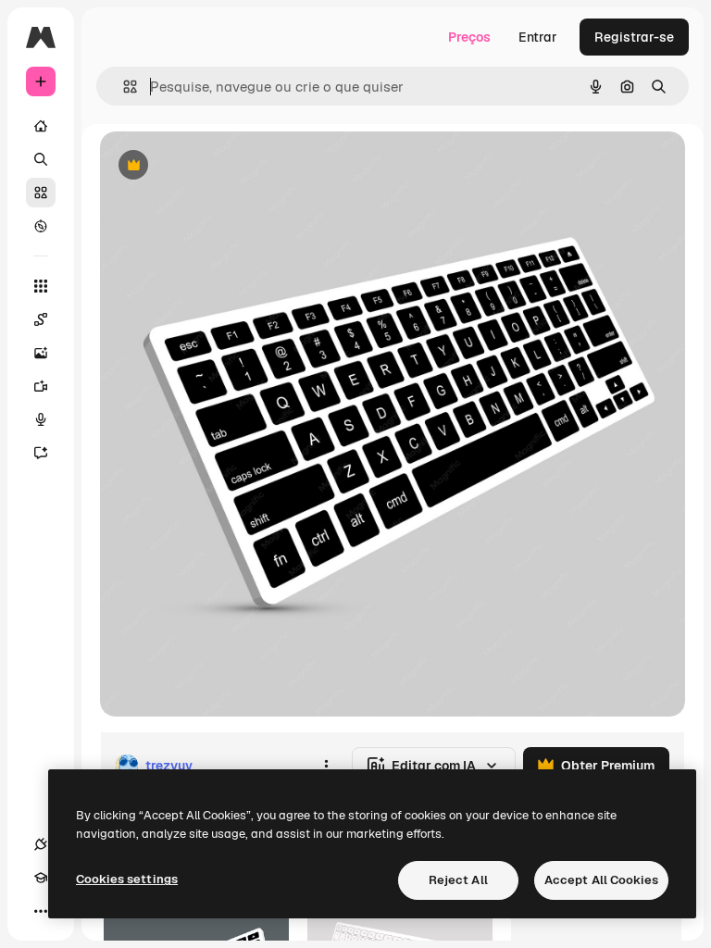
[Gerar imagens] (41, 353)
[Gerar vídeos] (41, 386)
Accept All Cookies (601, 880)
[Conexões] (41, 844)
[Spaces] (41, 319)
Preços (469, 37)
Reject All (458, 880)
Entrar (537, 37)
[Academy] (41, 877)
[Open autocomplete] (122, 87)
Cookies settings (127, 879)
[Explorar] (41, 226)
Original (218, 166)
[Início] (41, 126)
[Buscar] (41, 159)
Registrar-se (634, 37)
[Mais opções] (325, 765)
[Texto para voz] (41, 419)
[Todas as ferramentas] (41, 286)
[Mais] (41, 911)
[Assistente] (41, 453)
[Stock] (41, 192)
